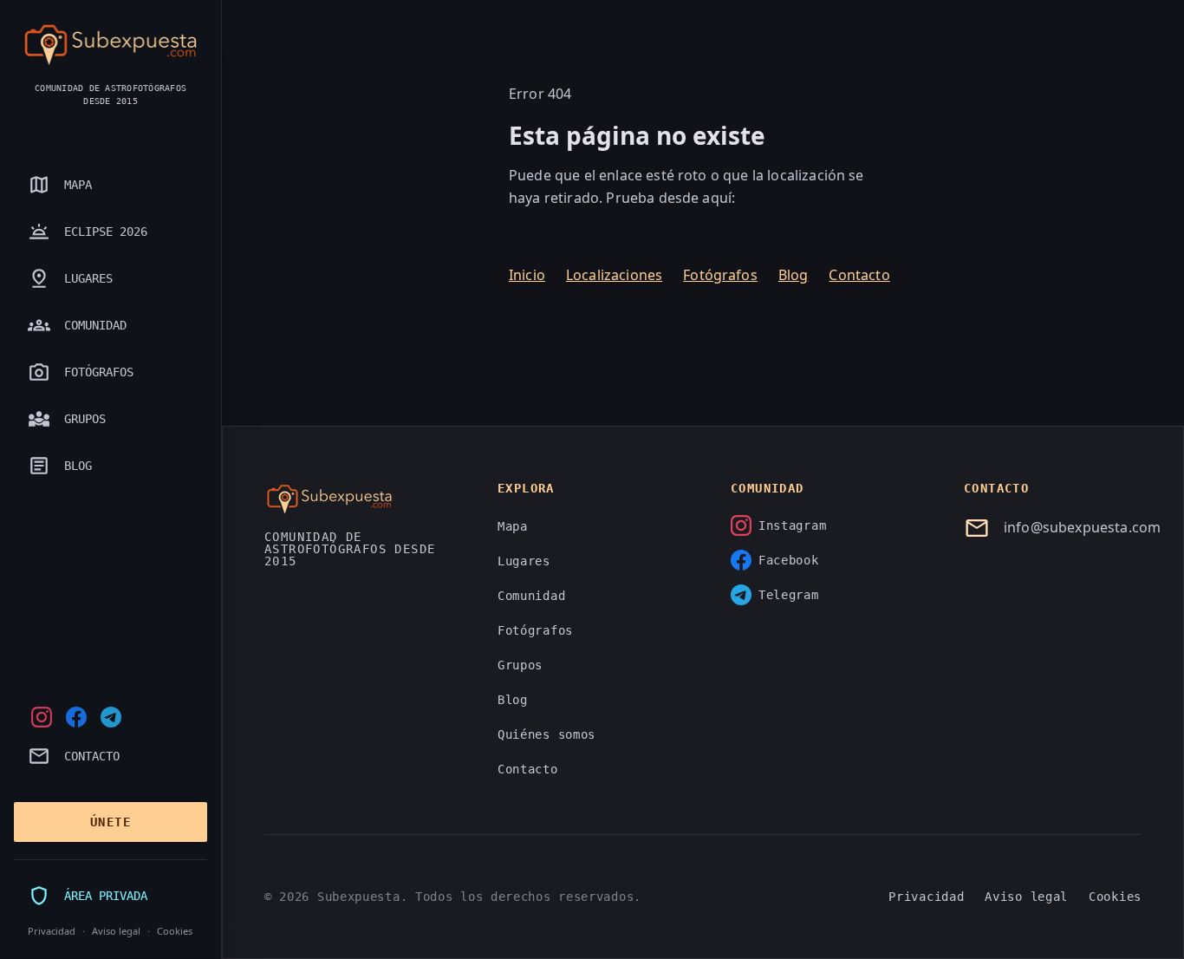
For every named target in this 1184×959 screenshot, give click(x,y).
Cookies (174, 930)
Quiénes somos (546, 734)
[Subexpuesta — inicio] (110, 45)
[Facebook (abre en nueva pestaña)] (76, 717)
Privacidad (51, 930)
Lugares (524, 561)
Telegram (788, 595)
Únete (110, 822)
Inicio (527, 274)
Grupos (520, 665)
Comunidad (531, 596)
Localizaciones (614, 274)
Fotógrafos (720, 274)
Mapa (513, 526)
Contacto (859, 274)
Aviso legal (116, 930)
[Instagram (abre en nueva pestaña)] (41, 717)
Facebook (788, 560)
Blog (793, 274)
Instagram (792, 525)
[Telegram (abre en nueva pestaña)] (111, 717)
